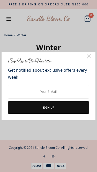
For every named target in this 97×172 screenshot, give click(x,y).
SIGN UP (48, 107)
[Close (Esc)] (89, 58)
